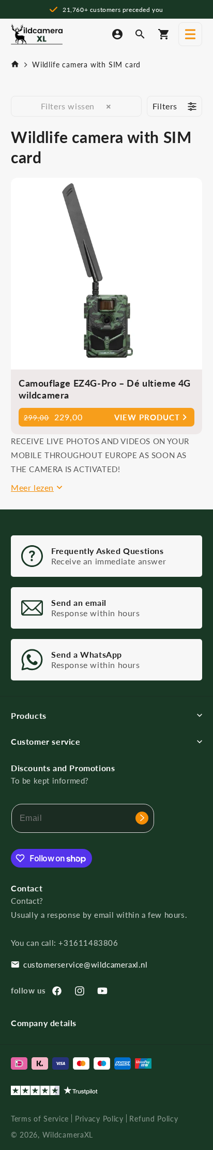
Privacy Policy (99, 1118)
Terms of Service (40, 1118)
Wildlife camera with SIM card (86, 64)
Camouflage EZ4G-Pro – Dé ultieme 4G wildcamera (105, 389)
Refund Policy (153, 1118)
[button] (190, 34)
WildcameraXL (67, 1134)
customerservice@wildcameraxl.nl (85, 964)
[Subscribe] (141, 818)
